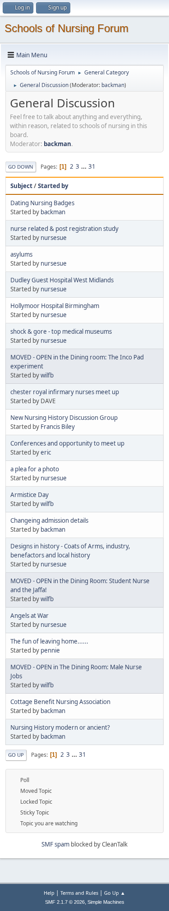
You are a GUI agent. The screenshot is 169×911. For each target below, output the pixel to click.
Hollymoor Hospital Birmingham (54, 306)
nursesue (54, 238)
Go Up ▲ (114, 892)
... (84, 166)
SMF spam (55, 844)
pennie (50, 650)
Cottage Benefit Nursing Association (60, 702)
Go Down (20, 166)
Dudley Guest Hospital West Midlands (62, 280)
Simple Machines (105, 902)
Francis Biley (58, 427)
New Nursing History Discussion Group (64, 418)
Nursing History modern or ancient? (60, 727)
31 (92, 166)
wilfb (47, 375)
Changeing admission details (49, 520)
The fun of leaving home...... (49, 641)
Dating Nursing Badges (42, 203)
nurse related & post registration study (64, 229)
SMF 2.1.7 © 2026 (65, 902)
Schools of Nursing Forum (66, 28)
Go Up (16, 754)
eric (46, 452)
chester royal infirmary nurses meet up (64, 392)
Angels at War (29, 616)
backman (112, 85)
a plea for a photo (34, 469)
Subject (21, 186)
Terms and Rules (79, 892)
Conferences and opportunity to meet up (67, 443)
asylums (21, 254)
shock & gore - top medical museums (61, 331)
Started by (53, 186)
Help (49, 892)
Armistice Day (29, 495)
